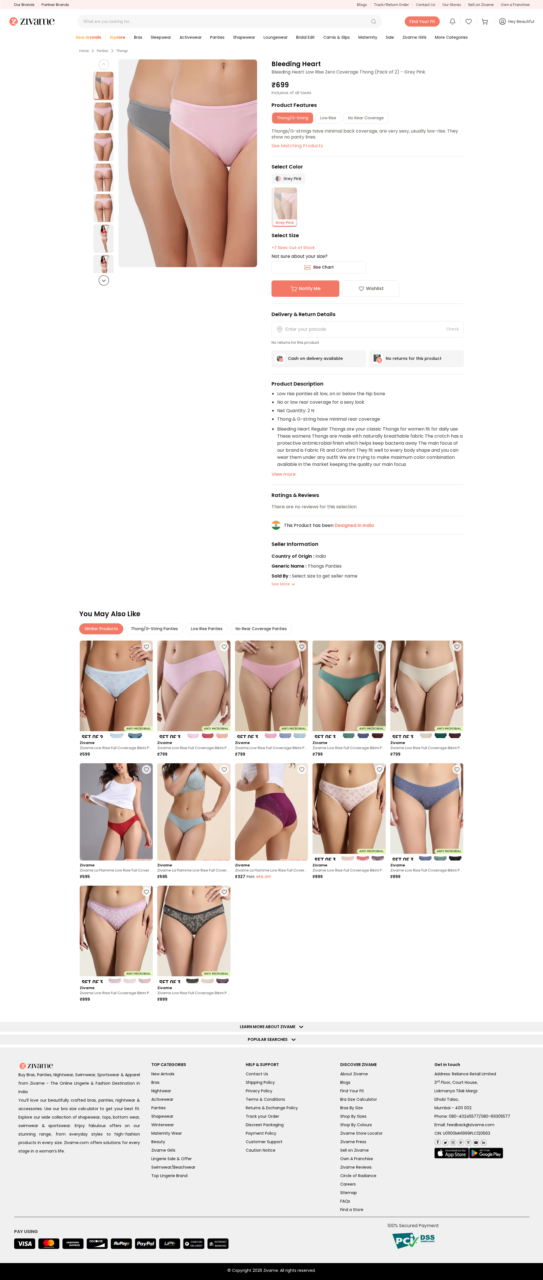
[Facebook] (437, 1141)
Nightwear (161, 1091)
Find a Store (351, 1209)
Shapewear (162, 1116)
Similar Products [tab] (101, 629)
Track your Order (262, 1116)
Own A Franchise (356, 1159)
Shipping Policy (260, 1082)
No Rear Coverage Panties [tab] (261, 629)
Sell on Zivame (481, 5)
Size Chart (323, 267)
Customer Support (264, 1142)
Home (84, 51)
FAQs (345, 1201)
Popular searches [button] (269, 1039)
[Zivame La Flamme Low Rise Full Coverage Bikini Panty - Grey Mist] (193, 812)
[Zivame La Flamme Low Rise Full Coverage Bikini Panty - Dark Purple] (271, 812)
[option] (103, 86)
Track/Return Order (391, 5)
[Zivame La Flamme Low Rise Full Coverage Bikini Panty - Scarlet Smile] (116, 812)
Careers (348, 1184)
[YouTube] (475, 1141)
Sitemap (348, 1192)
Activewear (162, 1099)
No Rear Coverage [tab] (366, 118)
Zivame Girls (163, 1150)
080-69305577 (495, 1116)
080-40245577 (464, 1116)
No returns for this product (413, 358)
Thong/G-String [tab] (292, 118)
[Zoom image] (187, 163)
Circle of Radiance (358, 1176)
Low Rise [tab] (328, 118)
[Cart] (485, 21)
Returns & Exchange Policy (272, 1108)
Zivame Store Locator (361, 1133)
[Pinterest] (460, 1141)
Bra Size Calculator (358, 1099)
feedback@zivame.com (470, 1125)
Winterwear (162, 1125)
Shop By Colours (356, 1125)
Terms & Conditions (265, 1099)
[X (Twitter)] (445, 1141)
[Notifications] (452, 21)
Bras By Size (351, 1108)
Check (452, 329)
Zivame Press (353, 1142)
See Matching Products (297, 145)
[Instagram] (452, 1141)
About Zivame (354, 1074)
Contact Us (425, 5)
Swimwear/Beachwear (173, 1167)
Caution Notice (260, 1150)
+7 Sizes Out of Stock (293, 247)
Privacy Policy (259, 1091)
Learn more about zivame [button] (269, 1027)
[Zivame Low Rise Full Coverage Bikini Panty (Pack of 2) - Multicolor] (116, 689)
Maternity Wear (166, 1133)
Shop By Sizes (353, 1116)
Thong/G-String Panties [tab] (154, 629)
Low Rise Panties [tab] (207, 629)
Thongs (122, 51)
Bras (155, 1082)
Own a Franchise (515, 5)
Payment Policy (261, 1133)
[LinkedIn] (483, 1141)
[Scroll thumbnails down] (104, 280)
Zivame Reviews (356, 1167)
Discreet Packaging (265, 1125)
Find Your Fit (352, 1091)
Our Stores (451, 5)
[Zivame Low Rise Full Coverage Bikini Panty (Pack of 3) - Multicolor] (193, 689)
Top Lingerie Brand (169, 1176)
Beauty (158, 1142)
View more (284, 474)
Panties (102, 51)
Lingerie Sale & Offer (171, 1159)
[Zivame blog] (467, 1141)
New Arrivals (162, 1074)
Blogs (362, 5)
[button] (373, 21)
